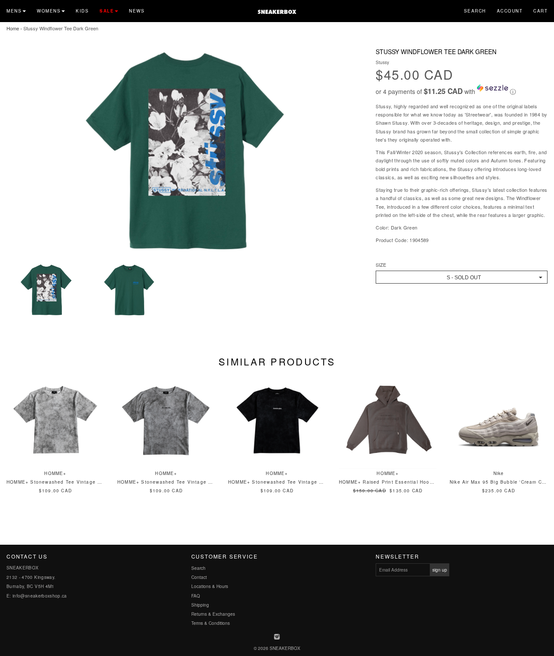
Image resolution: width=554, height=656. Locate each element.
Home (12, 28)
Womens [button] (49, 11)
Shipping (200, 605)
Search (475, 11)
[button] (462, 90)
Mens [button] (14, 11)
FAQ (195, 596)
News (137, 11)
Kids (82, 11)
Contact (199, 577)
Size (381, 265)
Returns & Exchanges (213, 614)
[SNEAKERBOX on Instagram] (277, 637)
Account (510, 11)
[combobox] (462, 277)
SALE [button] (107, 11)
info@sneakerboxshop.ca (40, 596)
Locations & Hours (209, 586)
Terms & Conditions (210, 623)
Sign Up (439, 570)
